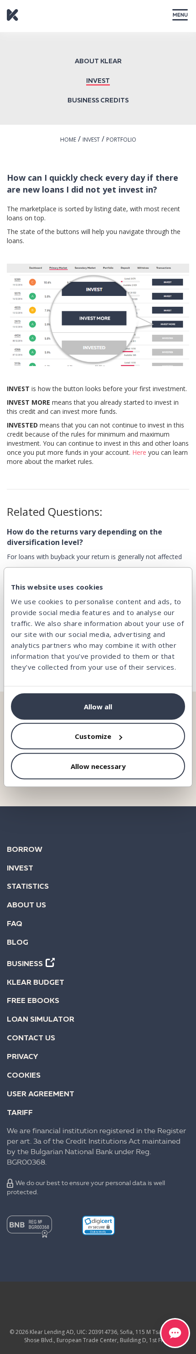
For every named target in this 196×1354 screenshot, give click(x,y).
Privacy (22, 1057)
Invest (98, 81)
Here (139, 452)
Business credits (98, 100)
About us (26, 905)
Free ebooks (33, 1001)
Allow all (98, 706)
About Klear (98, 61)
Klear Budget (35, 983)
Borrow (24, 850)
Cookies (24, 1075)
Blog (17, 943)
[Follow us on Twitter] (98, 1307)
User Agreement (40, 1094)
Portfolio (121, 139)
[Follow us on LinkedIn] (62, 1307)
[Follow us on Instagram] (169, 1307)
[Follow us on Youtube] (134, 1307)
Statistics (28, 887)
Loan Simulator (40, 1019)
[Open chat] (175, 1333)
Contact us (31, 1038)
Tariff (20, 1113)
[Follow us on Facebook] (27, 1307)
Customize (93, 736)
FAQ (14, 924)
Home (68, 139)
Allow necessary (98, 765)
